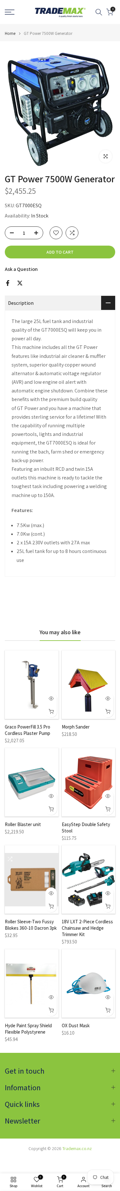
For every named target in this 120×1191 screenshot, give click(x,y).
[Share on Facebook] (8, 283)
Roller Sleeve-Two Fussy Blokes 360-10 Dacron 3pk (31, 925)
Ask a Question (21, 269)
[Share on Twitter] (20, 283)
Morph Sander (76, 727)
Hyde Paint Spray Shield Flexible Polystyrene (28, 1028)
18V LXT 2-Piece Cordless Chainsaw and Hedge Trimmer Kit (87, 928)
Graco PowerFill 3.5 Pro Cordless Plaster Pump (27, 730)
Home (10, 33)
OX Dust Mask (76, 1025)
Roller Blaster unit (23, 824)
